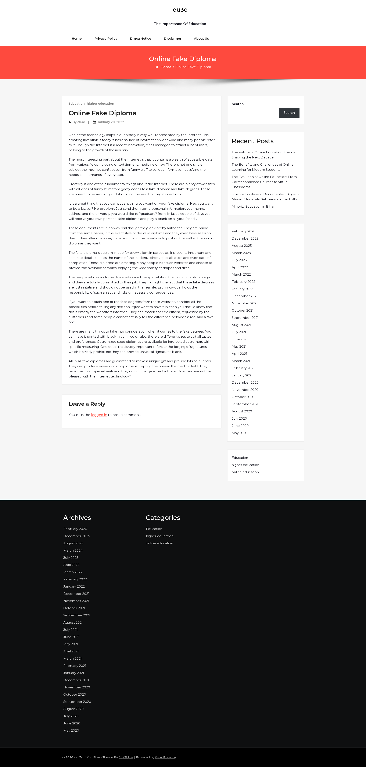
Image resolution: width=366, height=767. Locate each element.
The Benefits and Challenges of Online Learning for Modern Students (263, 167)
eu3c (180, 9)
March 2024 (241, 253)
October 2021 (243, 310)
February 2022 (243, 282)
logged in (99, 415)
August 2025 (242, 246)
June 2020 (240, 426)
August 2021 (241, 325)
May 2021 (239, 346)
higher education (100, 103)
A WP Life (126, 757)
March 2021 (241, 361)
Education (77, 103)
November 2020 (245, 390)
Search (238, 104)
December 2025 (245, 238)
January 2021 (242, 375)
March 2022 (241, 274)
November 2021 (245, 303)
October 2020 (243, 397)
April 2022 (240, 267)
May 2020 (239, 433)
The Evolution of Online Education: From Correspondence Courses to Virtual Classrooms (264, 182)
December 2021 (245, 296)
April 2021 (239, 354)
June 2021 (240, 339)
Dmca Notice (140, 38)
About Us (201, 38)
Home (77, 38)
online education (245, 472)
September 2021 (245, 318)
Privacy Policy (105, 38)
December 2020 (245, 382)
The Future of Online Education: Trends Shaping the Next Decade (263, 154)
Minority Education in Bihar (253, 206)
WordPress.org (166, 757)
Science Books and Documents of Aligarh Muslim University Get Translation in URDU (265, 196)
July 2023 (239, 260)
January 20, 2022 (111, 122)
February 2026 (243, 231)
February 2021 (243, 368)
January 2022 (242, 289)
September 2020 (245, 404)
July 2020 (239, 418)
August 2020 (242, 411)
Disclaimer (172, 38)
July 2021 (239, 332)
